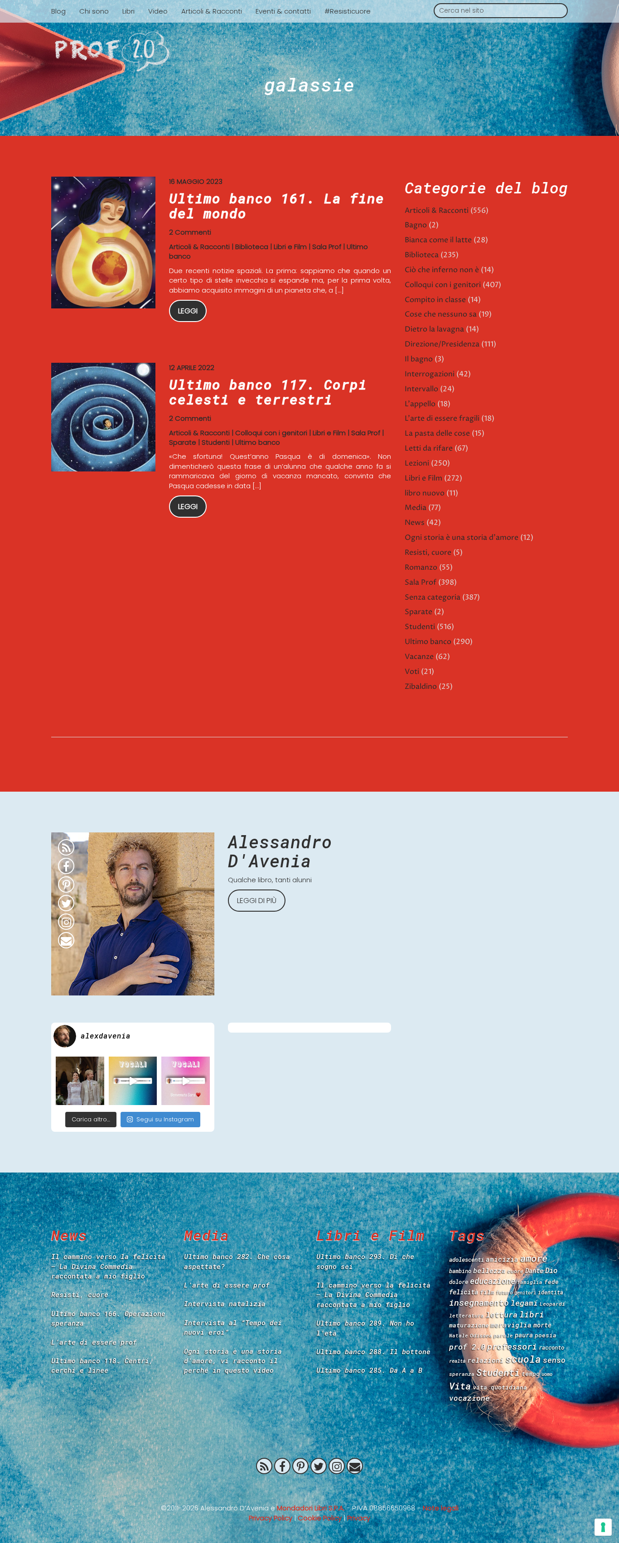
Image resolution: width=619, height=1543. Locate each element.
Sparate (182, 442)
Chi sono (94, 11)
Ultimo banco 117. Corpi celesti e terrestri (268, 391)
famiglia (529, 1282)
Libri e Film (290, 246)
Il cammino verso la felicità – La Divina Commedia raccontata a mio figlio (108, 1266)
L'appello (420, 404)
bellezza (489, 1270)
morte (542, 1325)
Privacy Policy (270, 1518)
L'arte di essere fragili (442, 418)
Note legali (441, 1508)
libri (531, 1314)
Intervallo (421, 389)
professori (512, 1346)
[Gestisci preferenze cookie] (603, 1527)
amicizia (502, 1259)
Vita (460, 1386)
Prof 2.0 (309, 52)
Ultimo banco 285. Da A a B (369, 1370)
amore (533, 1258)
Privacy (358, 1518)
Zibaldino (421, 687)
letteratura (466, 1315)
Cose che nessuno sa (441, 314)
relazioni (485, 1360)
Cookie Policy (320, 1518)
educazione (492, 1281)
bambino (460, 1270)
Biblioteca (251, 246)
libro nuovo (425, 493)
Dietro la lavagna (434, 329)
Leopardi (552, 1303)
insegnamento (479, 1302)
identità (550, 1292)
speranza (461, 1373)
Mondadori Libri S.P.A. (311, 1508)
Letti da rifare (429, 448)
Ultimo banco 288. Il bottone (373, 1351)
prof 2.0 (467, 1346)
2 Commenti (190, 232)
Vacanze (419, 657)
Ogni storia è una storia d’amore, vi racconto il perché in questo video (233, 1360)
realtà (457, 1361)
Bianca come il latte (438, 240)
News (415, 523)
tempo (531, 1374)
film (487, 1292)
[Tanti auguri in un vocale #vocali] (133, 1081)
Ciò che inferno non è (442, 270)
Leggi (188, 311)
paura (524, 1335)
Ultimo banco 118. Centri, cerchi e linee (102, 1365)
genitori (525, 1292)
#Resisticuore (347, 11)
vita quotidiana (500, 1387)
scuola (523, 1359)
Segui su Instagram (165, 1119)
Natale (458, 1335)
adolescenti (466, 1259)
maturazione (469, 1325)
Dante (534, 1270)
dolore (458, 1281)
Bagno (416, 225)
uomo (547, 1374)
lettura (501, 1314)
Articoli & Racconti (211, 11)
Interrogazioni (430, 374)
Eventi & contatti (283, 11)
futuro (504, 1292)
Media (415, 508)
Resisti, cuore (428, 553)
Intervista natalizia (225, 1303)
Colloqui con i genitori (271, 432)
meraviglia (511, 1325)
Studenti (216, 442)
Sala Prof (326, 246)
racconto (551, 1347)
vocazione (469, 1398)
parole (503, 1335)
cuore (515, 1271)
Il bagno (419, 359)
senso (554, 1360)
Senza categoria (432, 597)
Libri (128, 11)
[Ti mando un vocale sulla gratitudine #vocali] (185, 1081)
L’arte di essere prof (94, 1341)
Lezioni (417, 463)
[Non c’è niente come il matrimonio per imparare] (80, 1081)
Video (158, 11)
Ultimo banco (257, 442)
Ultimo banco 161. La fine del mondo (276, 205)
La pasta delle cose (437, 433)
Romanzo (421, 567)
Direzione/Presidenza (442, 344)
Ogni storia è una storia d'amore (461, 538)
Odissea (481, 1335)
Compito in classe (435, 300)
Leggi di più (256, 900)
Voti (412, 672)
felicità (463, 1292)
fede (551, 1282)
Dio (551, 1270)
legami (524, 1303)
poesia (545, 1335)
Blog (58, 11)
